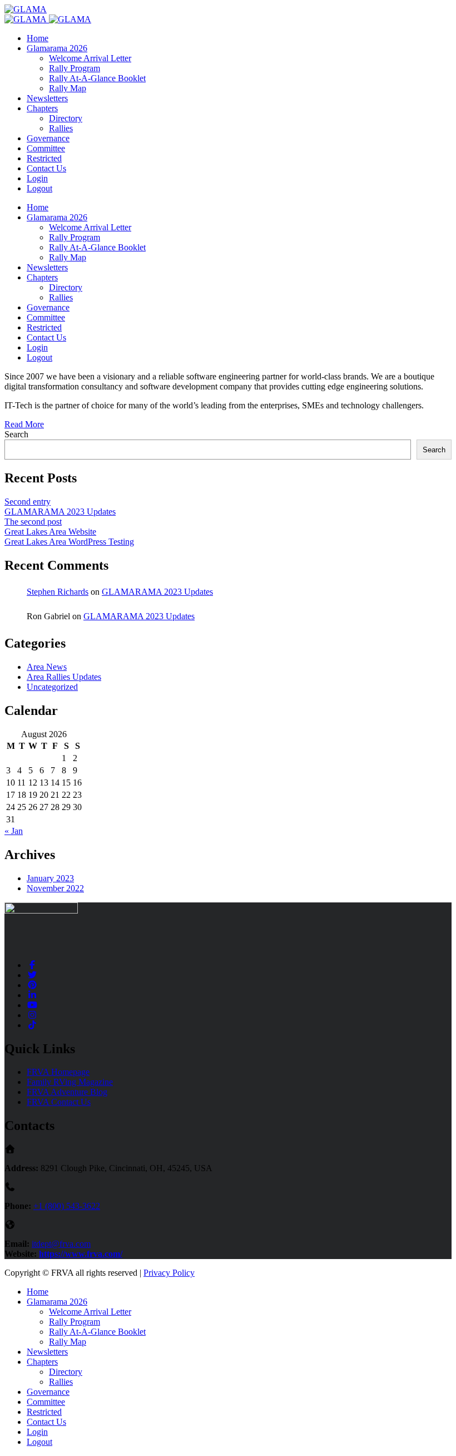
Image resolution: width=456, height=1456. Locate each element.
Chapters (42, 108)
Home (37, 38)
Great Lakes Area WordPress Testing (69, 541)
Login (37, 178)
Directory (65, 118)
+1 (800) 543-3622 (66, 1206)
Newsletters (47, 98)
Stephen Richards (57, 591)
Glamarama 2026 (57, 48)
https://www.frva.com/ (80, 1253)
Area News (47, 667)
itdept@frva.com (61, 1243)
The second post (33, 521)
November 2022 (55, 888)
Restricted (44, 158)
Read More (24, 424)
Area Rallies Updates (64, 677)
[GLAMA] (25, 9)
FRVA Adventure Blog (67, 1092)
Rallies (61, 128)
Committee (46, 148)
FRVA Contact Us (59, 1102)
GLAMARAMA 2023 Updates (60, 511)
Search (16, 434)
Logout (39, 188)
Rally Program (74, 68)
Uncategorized (52, 687)
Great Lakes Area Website (50, 531)
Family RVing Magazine (70, 1082)
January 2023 (50, 878)
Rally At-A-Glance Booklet (97, 78)
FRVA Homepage (58, 1072)
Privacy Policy (169, 1272)
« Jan (13, 831)
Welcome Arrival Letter (90, 58)
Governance (48, 138)
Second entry (27, 501)
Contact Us (46, 168)
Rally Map (67, 88)
